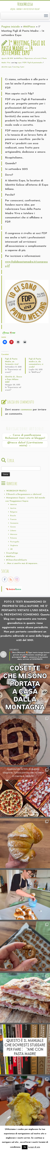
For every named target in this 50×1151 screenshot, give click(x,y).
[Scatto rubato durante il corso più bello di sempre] (25, 895)
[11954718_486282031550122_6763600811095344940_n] (27, 301)
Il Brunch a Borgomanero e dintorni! (23, 494)
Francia (13, 519)
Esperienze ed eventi (33, 58)
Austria (13, 508)
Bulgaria (13, 512)
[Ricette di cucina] (13, 588)
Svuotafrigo (12, 553)
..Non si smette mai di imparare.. (22, 564)
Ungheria (14, 545)
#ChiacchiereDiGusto (16, 560)
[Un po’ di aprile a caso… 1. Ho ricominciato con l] (25, 998)
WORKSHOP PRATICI (16, 491)
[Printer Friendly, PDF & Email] (8, 333)
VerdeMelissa (25, 4)
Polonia (13, 538)
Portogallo (14, 542)
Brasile (13, 516)
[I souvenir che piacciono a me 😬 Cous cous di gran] (25, 689)
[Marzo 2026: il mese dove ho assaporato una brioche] (25, 1101)
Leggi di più (34, 1147)
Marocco (13, 534)
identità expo (6, 67)
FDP (25, 63)
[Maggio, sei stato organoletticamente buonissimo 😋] (25, 843)
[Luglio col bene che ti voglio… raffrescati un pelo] (25, 740)
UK (11, 549)
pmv (22, 67)
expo (20, 63)
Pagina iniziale (10, 26)
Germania (14, 523)
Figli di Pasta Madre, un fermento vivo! (11, 361)
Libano (13, 530)
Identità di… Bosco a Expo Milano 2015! (13, 379)
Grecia (13, 527)
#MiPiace (29, 26)
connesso (26, 409)
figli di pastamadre (35, 63)
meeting (16, 67)
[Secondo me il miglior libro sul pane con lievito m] (25, 1049)
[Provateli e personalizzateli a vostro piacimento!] (25, 946)
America (13, 504)
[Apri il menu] (46, 16)
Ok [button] (24, 1147)
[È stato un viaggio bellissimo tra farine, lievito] (25, 792)
